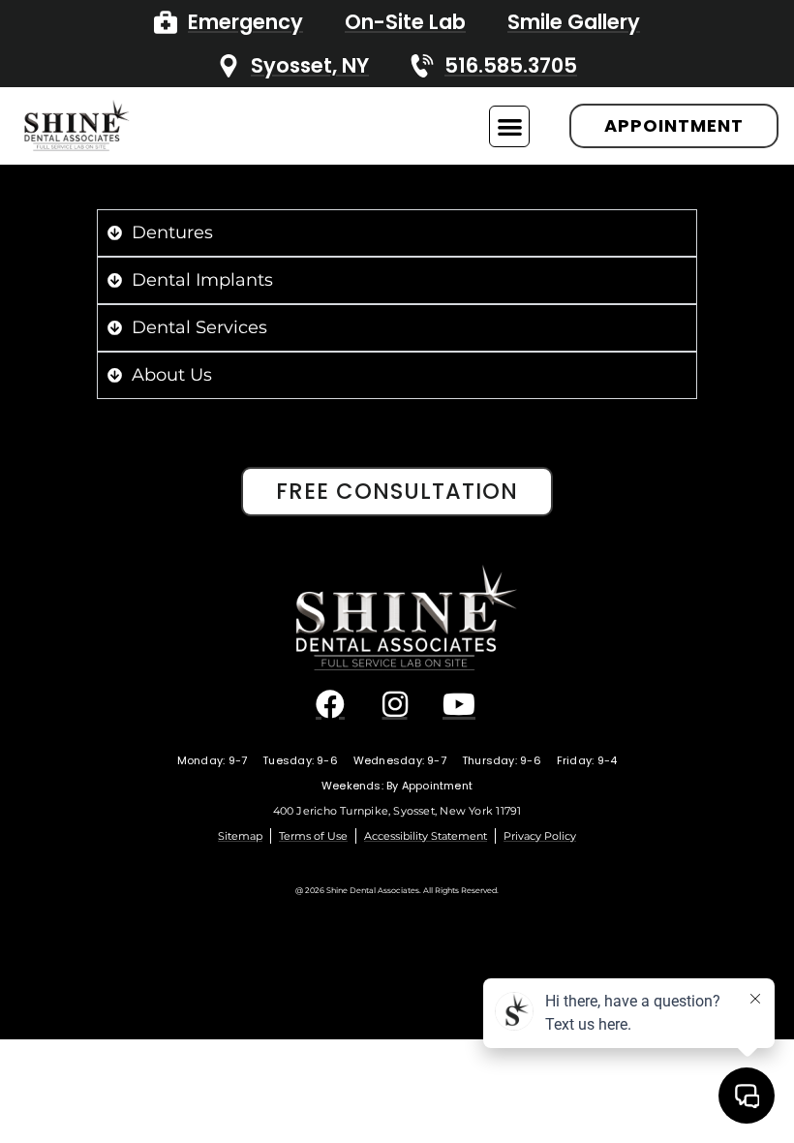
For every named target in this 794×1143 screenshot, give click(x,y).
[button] (510, 126)
